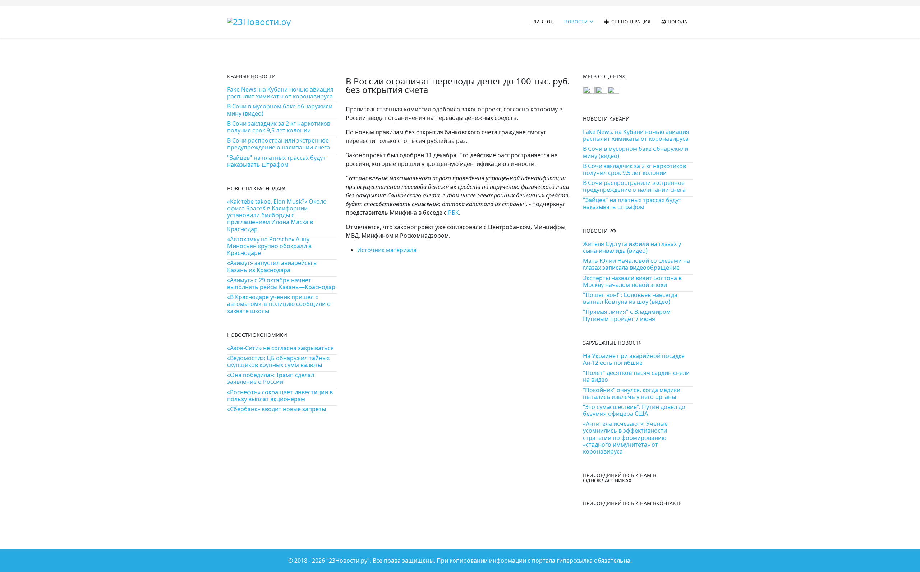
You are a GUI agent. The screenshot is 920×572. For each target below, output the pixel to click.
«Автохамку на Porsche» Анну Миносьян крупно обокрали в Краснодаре (269, 246)
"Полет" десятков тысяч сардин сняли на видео (636, 376)
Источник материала (387, 250)
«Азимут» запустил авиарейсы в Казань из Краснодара (272, 266)
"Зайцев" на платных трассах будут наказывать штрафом (276, 161)
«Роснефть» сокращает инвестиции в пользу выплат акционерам (280, 395)
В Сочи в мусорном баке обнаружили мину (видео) (279, 109)
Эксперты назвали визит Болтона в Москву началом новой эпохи (632, 281)
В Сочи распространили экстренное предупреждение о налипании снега (278, 143)
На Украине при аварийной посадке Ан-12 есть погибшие (634, 359)
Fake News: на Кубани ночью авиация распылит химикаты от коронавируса (280, 92)
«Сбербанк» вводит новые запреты (276, 409)
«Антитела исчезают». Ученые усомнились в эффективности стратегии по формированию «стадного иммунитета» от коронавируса (625, 437)
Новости (576, 22)
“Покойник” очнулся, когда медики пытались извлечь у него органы (631, 393)
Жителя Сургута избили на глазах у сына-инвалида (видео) (632, 247)
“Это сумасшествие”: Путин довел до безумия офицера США (634, 410)
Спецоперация (630, 22)
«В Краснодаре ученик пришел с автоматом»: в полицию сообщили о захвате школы (279, 304)
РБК (453, 213)
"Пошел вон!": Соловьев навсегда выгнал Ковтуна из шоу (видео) (630, 298)
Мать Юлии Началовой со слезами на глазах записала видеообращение (636, 264)
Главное (542, 22)
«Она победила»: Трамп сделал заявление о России (270, 378)
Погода (676, 22)
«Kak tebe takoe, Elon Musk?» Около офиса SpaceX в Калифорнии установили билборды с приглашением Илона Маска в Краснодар (277, 215)
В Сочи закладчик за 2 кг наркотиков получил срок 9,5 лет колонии (278, 127)
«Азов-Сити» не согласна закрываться (280, 348)
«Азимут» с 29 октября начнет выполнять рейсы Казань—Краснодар (281, 283)
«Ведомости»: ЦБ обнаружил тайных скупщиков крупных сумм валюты (278, 361)
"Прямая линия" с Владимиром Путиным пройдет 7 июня (627, 315)
